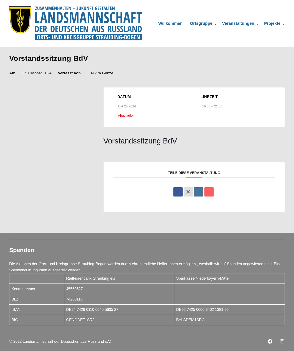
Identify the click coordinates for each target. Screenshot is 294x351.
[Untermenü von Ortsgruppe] (215, 23)
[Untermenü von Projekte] (283, 23)
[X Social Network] (188, 192)
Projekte (272, 23)
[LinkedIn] (198, 192)
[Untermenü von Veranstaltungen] (257, 23)
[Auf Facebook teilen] (178, 192)
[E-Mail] (209, 192)
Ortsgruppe (201, 23)
